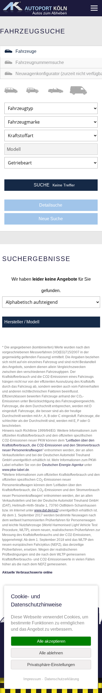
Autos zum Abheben (49, 13)
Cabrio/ (59, 90)
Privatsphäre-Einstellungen (51, 664)
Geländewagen (37, 90)
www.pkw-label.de (15, 470)
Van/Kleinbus (15, 90)
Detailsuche (50, 205)
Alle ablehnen (51, 653)
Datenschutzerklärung (62, 679)
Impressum (32, 679)
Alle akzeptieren (51, 641)
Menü (94, 8)
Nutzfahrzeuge (80, 90)
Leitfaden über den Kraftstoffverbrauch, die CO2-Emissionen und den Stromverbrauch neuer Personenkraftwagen (51, 445)
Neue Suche (51, 218)
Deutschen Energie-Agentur (63, 465)
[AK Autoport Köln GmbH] (34, 7)
